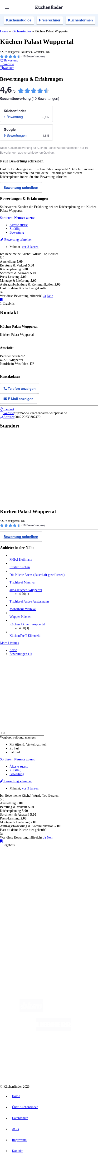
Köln (46, 869)
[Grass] (71, 1011)
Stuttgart (55, 869)
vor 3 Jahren (30, 247)
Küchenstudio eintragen (25, 933)
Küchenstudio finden (23, 858)
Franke (65, 869)
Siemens (75, 869)
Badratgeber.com (21, 913)
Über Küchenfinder (22, 905)
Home (4, 31)
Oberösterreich (82, 866)
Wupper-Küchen (20, 616)
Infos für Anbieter (22, 926)
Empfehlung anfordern (25, 862)
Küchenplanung (20, 894)
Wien (12, 869)
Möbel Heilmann (21, 559)
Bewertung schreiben (21, 187)
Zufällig (15, 229)
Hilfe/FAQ (17, 909)
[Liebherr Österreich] (53, 1030)
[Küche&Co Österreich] (66, 1068)
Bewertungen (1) (21, 654)
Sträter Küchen (20, 567)
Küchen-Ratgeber (21, 902)
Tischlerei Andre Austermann (29, 601)
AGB (15, 1129)
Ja (44, 296)
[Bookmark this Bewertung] (1, 300)
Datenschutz (20, 1118)
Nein (50, 296)
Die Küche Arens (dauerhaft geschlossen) (37, 575)
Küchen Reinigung (22, 898)
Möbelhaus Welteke (23, 609)
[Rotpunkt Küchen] (31, 1068)
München (53, 866)
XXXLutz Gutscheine (55, 873)
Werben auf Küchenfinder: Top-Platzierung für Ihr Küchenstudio (53, 930)
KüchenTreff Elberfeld (25, 636)
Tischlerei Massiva (22, 582)
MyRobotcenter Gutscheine (59, 877)
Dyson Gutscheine (79, 873)
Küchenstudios (18, 20)
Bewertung (17, 232)
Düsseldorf (23, 869)
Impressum (19, 1140)
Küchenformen (80, 20)
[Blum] (31, 1011)
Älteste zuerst (19, 225)
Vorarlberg (66, 866)
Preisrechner (49, 20)
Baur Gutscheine (33, 877)
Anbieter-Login (23, 937)
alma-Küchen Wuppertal (26, 590)
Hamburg (41, 866)
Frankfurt (36, 869)
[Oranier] (38, 1049)
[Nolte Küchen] (78, 1049)
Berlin (31, 866)
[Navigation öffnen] (7, 7)
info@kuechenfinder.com (17, 954)
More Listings (9, 643)
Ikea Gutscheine (33, 873)
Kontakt (17, 1151)
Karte (13, 650)
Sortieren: (17, 218)
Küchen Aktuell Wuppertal (27, 624)
